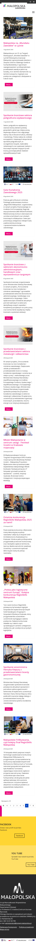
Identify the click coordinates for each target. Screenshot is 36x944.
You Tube (30, 865)
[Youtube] (34, 2)
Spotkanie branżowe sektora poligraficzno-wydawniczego (17, 116)
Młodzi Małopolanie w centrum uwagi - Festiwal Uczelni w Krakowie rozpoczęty (16, 443)
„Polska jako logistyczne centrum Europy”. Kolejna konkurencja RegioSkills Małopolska (16, 593)
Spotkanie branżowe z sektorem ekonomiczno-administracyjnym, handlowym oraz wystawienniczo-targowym (16, 269)
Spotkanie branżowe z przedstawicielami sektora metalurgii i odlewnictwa (16, 351)
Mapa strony (4, 929)
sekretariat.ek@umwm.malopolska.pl (18, 923)
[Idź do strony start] (3, 805)
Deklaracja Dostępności (8, 927)
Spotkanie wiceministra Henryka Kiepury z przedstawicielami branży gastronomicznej (16, 671)
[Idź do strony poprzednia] (7, 805)
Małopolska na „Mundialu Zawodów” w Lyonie (16, 44)
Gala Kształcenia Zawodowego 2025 (12, 191)
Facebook (19, 836)
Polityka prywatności (26, 927)
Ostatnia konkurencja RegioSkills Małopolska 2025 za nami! (17, 520)
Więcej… (8, 84)
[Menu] (33, 12)
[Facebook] (30, 2)
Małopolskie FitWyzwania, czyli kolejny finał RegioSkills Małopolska (17, 742)
